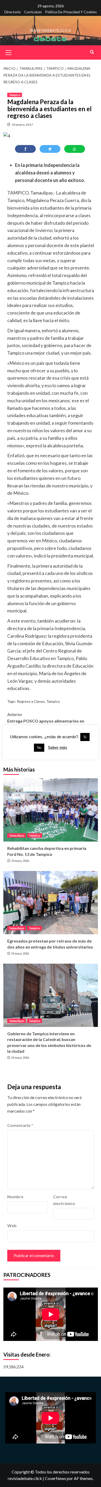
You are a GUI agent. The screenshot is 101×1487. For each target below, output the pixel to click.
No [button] (39, 748)
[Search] (92, 52)
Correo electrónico (64, 1200)
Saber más (57, 747)
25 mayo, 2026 (20, 860)
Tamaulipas (16, 835)
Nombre (15, 1196)
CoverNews (55, 1478)
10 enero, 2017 (22, 125)
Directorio (12, 12)
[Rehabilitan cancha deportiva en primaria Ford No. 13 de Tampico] (50, 810)
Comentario (20, 1125)
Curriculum (33, 12)
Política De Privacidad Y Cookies (71, 12)
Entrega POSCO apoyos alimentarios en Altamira (45, 721)
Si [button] (84, 737)
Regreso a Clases (31, 701)
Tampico (14, 95)
